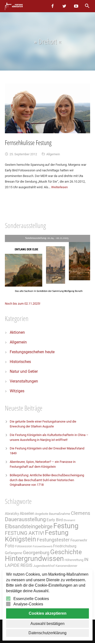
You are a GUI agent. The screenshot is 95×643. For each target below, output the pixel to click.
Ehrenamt (69, 520)
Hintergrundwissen (34, 558)
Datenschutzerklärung (47, 633)
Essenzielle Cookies (31, 599)
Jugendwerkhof (44, 566)
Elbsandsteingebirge (29, 526)
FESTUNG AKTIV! (24, 533)
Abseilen (27, 513)
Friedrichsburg (64, 546)
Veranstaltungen (24, 381)
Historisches (20, 361)
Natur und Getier (24, 371)
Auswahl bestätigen (47, 624)
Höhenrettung (74, 560)
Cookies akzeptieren (47, 613)
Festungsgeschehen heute (32, 352)
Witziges (17, 391)
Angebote (41, 514)
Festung (65, 526)
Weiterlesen (59, 187)
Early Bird (55, 520)
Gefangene (13, 553)
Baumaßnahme (59, 514)
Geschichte (66, 552)
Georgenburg (36, 552)
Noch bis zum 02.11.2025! (22, 303)
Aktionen (17, 332)
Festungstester (53, 540)
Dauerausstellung (25, 519)
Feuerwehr (78, 540)
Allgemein (53, 154)
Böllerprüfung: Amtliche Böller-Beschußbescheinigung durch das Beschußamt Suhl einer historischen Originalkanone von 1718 (47, 480)
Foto (9, 546)
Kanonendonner (66, 566)
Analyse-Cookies (28, 604)
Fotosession (23, 546)
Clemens (80, 513)
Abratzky (12, 513)
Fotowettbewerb (42, 546)
